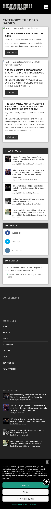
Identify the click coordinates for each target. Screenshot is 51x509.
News (22, 76)
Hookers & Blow (26, 113)
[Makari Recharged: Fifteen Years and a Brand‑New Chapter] (8, 201)
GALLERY (6, 350)
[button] (47, 462)
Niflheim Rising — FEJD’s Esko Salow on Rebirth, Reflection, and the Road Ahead (28, 188)
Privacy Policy (33, 504)
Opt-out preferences (19, 504)
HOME (5, 326)
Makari (38, 204)
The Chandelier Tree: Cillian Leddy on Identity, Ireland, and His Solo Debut (29, 211)
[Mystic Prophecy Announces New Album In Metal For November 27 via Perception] (8, 159)
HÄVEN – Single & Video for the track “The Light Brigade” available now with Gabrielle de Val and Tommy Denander (28, 173)
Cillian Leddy (40, 215)
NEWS (5, 338)
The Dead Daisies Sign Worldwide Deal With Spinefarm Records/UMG (24, 71)
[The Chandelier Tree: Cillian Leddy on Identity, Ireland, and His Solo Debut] (8, 212)
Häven (30, 180)
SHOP (5, 357)
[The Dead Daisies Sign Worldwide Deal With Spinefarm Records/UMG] (26, 63)
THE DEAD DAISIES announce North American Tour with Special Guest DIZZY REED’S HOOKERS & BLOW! (25, 106)
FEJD (29, 193)
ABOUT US (7, 332)
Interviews (24, 40)
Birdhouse (32, 215)
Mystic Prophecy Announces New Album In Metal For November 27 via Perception (28, 159)
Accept (25, 485)
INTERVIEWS (8, 344)
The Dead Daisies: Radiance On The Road (24, 34)
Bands (18, 40)
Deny (25, 492)
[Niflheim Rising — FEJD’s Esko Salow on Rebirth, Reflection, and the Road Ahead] (8, 187)
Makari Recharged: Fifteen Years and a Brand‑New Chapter (28, 200)
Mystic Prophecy (34, 164)
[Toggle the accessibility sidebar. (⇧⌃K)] (46, 482)
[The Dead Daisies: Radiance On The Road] (26, 28)
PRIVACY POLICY (9, 369)
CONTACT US (8, 363)
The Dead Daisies (35, 40)
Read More (12, 52)
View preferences (25, 499)
